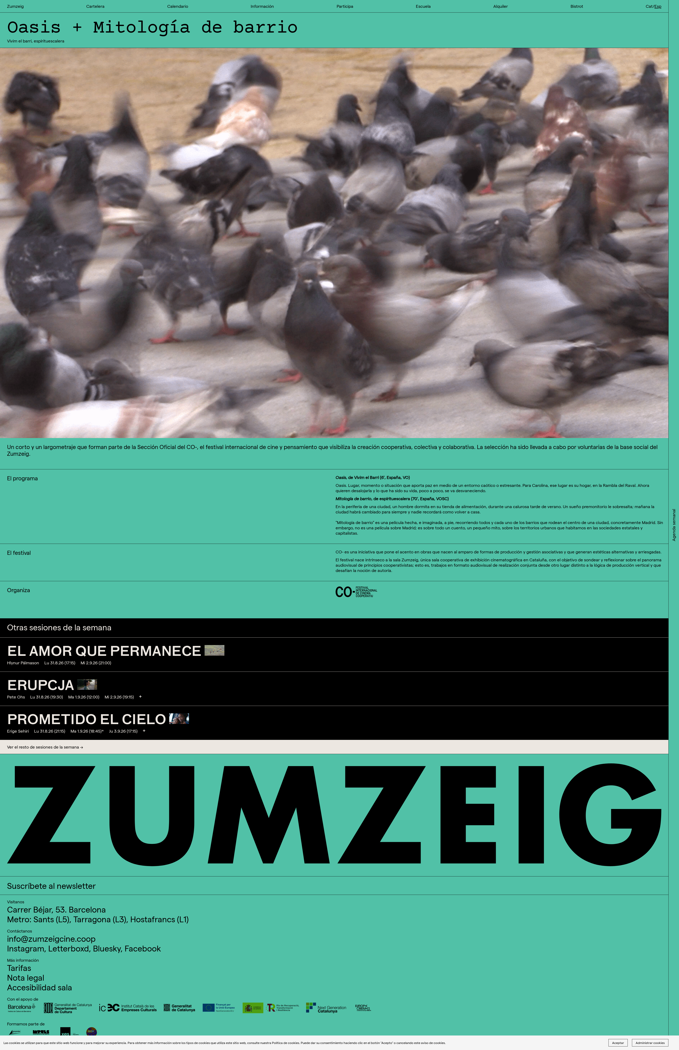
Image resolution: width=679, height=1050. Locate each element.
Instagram (25, 948)
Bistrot (577, 6)
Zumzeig (15, 6)
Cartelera (95, 6)
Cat (649, 6)
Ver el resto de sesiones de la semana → (45, 746)
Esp (657, 6)
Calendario (177, 6)
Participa (345, 6)
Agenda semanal (674, 525)
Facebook (143, 948)
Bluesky (107, 948)
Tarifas (19, 968)
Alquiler (500, 6)
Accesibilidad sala (39, 987)
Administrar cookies (650, 1043)
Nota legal (25, 977)
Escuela (423, 6)
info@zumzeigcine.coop (51, 938)
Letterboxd (68, 948)
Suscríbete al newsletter (51, 885)
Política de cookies (285, 1043)
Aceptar (618, 1043)
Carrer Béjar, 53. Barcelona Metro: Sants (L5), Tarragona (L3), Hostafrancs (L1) (98, 914)
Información (262, 6)
